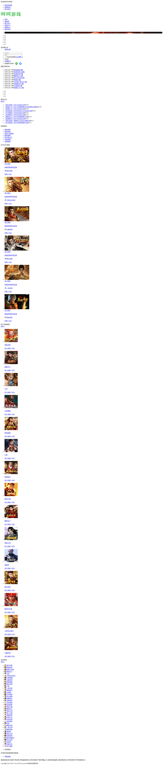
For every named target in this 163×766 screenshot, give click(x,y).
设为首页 (8, 9)
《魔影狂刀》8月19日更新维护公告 (16, 117)
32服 (21, 76)
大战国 (16, 85)
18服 (21, 74)
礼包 (10, 174)
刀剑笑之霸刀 (18, 82)
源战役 (7, 565)
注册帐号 (8, 61)
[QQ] (20, 63)
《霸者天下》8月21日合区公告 (15, 109)
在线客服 (8, 141)
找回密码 (8, 131)
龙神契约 (9, 700)
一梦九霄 (9, 727)
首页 (6, 19)
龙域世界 (17, 74)
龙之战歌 (9, 746)
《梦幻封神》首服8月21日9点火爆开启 (17, 120)
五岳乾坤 (9, 719)
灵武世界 (9, 702)
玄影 (7, 723)
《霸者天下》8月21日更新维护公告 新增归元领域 (21, 107)
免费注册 (8, 49)
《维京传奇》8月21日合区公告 (15, 105)
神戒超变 (9, 715)
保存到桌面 (8, 5)
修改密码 (8, 129)
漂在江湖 (8, 543)
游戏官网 (8, 167)
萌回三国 (8, 499)
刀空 (6, 389)
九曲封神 (9, 229)
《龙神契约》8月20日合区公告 (15, 115)
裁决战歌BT (10, 738)
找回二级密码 (9, 133)
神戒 (15, 80)
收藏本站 (8, 7)
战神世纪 (17, 84)
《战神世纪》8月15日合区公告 (15, 118)
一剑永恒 (9, 288)
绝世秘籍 (17, 70)
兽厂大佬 (9, 713)
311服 (25, 82)
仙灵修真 (9, 721)
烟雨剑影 (9, 729)
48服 (21, 70)
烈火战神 (9, 696)
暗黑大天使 (8, 609)
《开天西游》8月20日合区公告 (15, 113)
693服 (19, 80)
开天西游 (9, 694)
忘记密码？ (19, 57)
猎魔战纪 (9, 698)
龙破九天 (9, 744)
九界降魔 (8, 411)
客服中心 (8, 27)
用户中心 (8, 23)
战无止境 (9, 733)
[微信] (16, 63)
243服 (22, 84)
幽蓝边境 (9, 725)
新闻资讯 (8, 29)
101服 (20, 85)
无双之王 (9, 717)
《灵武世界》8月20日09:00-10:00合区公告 (18, 111)
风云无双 (17, 78)
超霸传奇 (17, 72)
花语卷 (8, 742)
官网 (6, 174)
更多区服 (14, 167)
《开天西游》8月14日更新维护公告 (16, 122)
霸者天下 (17, 87)
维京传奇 (9, 171)
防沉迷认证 (8, 137)
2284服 (22, 72)
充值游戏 (8, 139)
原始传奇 (9, 317)
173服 (22, 87)
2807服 (22, 78)
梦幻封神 (9, 259)
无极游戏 (8, 756)
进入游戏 (8, 348)
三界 (6, 455)
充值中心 (8, 25)
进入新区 (8, 164)
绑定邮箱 (8, 135)
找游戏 (7, 21)
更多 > (3, 101)
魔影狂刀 (17, 76)
